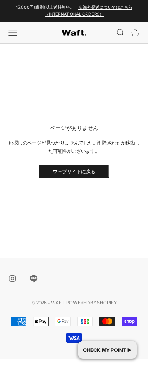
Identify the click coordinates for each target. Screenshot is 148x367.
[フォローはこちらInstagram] (12, 278)
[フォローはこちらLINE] (34, 278)
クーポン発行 (107, 350)
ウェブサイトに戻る (74, 171)
